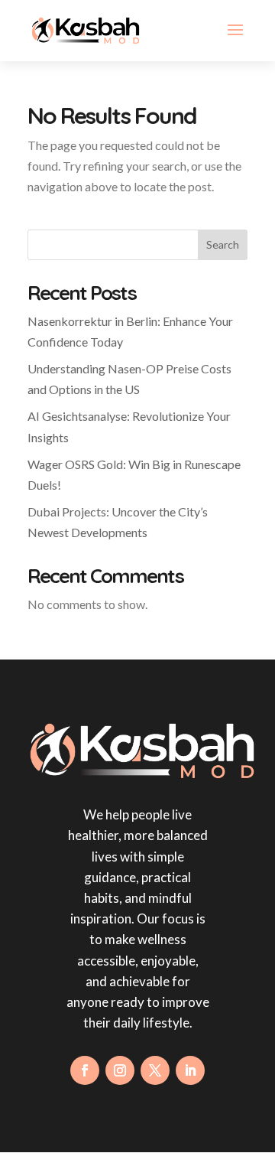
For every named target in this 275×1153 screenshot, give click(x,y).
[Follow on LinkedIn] (190, 1070)
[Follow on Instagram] (119, 1070)
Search (222, 244)
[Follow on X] (155, 1070)
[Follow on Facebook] (84, 1070)
